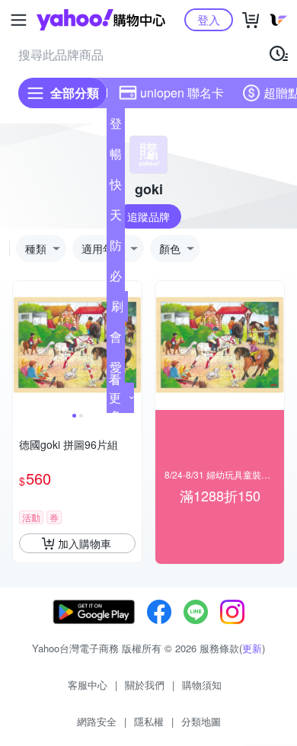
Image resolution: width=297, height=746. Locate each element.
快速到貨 (116, 187)
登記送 (116, 126)
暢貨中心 (116, 157)
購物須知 (202, 684)
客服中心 (87, 684)
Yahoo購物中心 (101, 19)
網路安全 (97, 721)
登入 (208, 19)
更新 (252, 648)
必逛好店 (116, 279)
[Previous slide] (23, 346)
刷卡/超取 (117, 309)
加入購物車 (84, 543)
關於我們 (144, 684)
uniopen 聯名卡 (182, 92)
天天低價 (116, 218)
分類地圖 (201, 721)
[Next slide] (132, 346)
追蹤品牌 (148, 216)
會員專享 (116, 340)
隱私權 (149, 721)
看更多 (115, 397)
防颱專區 (116, 248)
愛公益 (116, 370)
